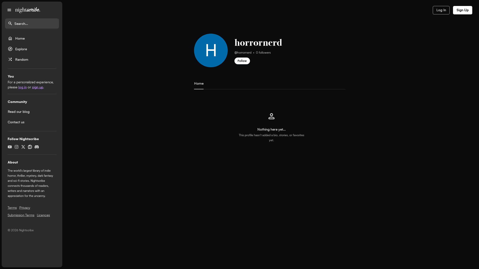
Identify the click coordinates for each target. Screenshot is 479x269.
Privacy (24, 207)
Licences (43, 215)
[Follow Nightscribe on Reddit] (30, 147)
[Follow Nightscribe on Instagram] (16, 147)
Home (16, 38)
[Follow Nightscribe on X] (23, 147)
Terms (12, 207)
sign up (37, 87)
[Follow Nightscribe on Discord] (37, 147)
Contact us (16, 122)
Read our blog (19, 111)
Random (18, 59)
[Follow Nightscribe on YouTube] (10, 147)
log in (22, 87)
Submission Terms (21, 215)
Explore (17, 49)
